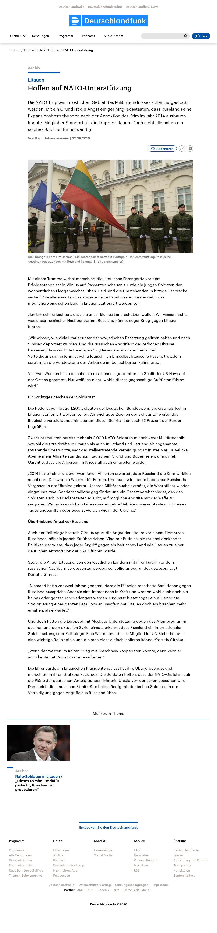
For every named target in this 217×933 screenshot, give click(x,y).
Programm (65, 35)
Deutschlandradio (72, 6)
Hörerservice (103, 850)
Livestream (61, 850)
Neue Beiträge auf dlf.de (26, 870)
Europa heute (33, 50)
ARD (80, 890)
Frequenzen (61, 875)
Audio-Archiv (113, 35)
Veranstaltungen (145, 860)
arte (116, 890)
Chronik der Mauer (137, 890)
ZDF (90, 890)
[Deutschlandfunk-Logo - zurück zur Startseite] (108, 21)
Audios (58, 855)
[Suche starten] (185, 36)
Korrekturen (182, 870)
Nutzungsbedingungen (131, 885)
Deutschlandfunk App (68, 865)
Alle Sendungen (20, 855)
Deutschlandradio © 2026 (108, 904)
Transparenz (182, 865)
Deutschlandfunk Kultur (105, 6)
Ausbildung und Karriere (191, 860)
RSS (137, 870)
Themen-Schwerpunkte (25, 875)
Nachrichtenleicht (22, 865)
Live (204, 36)
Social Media (103, 855)
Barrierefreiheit (184, 875)
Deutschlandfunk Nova (142, 6)
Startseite (13, 50)
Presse (178, 855)
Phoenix (103, 890)
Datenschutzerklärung (95, 885)
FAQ (137, 850)
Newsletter (141, 855)
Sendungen (40, 35)
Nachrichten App (65, 870)
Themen (16, 35)
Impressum (161, 885)
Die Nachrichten (20, 860)
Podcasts (88, 35)
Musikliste (141, 865)
